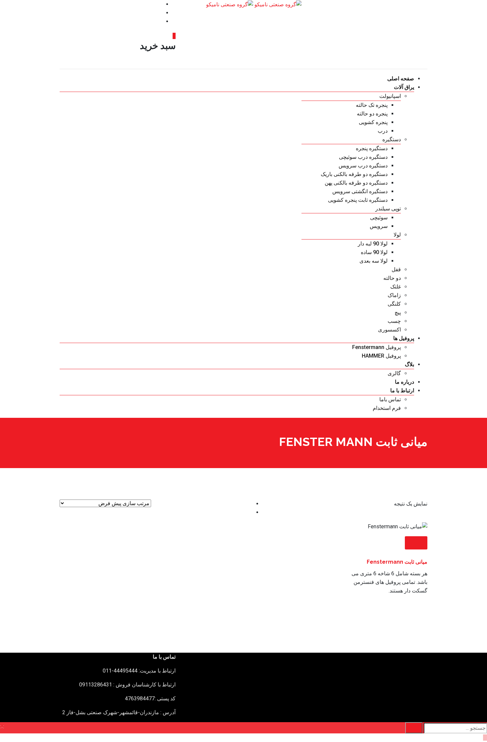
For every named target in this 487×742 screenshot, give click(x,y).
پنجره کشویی (373, 122)
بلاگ (409, 364)
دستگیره (391, 139)
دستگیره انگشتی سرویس (360, 191)
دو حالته (392, 278)
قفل (396, 269)
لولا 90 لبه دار (373, 243)
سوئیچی (379, 217)
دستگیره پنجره (372, 148)
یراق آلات (404, 87)
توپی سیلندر (388, 208)
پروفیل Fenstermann (376, 347)
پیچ (398, 312)
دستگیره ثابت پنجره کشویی (358, 200)
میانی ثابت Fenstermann (397, 562)
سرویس (379, 226)
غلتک (395, 287)
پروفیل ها (403, 338)
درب (383, 131)
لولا (397, 235)
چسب (394, 321)
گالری (394, 373)
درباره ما (404, 382)
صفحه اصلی (400, 78)
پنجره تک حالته (372, 105)
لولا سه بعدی (373, 261)
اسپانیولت (390, 96)
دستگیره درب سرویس (363, 165)
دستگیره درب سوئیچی (363, 157)
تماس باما (390, 399)
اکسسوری (389, 330)
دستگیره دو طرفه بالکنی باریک (354, 174)
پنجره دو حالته (372, 113)
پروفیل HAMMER (381, 356)
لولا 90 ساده (374, 252)
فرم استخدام (387, 408)
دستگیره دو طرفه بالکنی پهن (356, 183)
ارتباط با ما (402, 390)
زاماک (394, 295)
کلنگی (394, 304)
